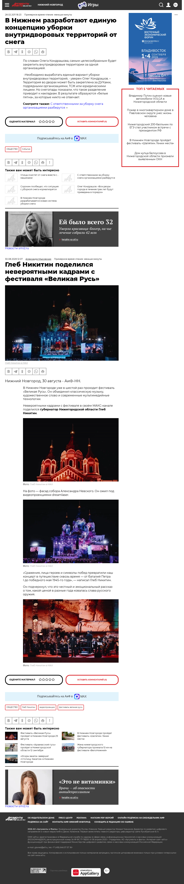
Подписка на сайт (38, 822)
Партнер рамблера (58, 870)
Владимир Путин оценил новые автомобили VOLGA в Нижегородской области (150, 98)
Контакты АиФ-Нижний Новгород (71, 822)
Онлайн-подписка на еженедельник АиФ (141, 818)
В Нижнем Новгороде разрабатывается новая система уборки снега (38, 201)
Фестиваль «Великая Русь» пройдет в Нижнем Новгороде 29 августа (39, 736)
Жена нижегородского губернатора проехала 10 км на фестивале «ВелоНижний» (94, 747)
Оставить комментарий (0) (92, 121)
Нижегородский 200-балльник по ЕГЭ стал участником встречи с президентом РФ (150, 127)
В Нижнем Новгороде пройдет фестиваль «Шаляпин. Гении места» (150, 142)
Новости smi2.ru (17, 248)
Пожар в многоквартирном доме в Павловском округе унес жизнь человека (150, 113)
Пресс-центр (65, 818)
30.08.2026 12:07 (14, 259)
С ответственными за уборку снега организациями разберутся (63, 105)
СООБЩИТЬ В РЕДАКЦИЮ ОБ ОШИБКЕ (114, 822)
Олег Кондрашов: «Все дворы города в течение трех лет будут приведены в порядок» (95, 189)
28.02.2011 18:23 (13, 14)
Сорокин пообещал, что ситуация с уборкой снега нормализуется (39, 188)
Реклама (81, 818)
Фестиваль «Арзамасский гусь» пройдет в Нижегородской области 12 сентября (38, 747)
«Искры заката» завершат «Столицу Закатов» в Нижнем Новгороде (37, 759)
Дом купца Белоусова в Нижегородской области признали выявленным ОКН (150, 156)
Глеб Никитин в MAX (16, 363)
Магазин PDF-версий (102, 818)
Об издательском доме (41, 818)
